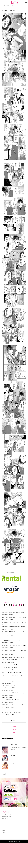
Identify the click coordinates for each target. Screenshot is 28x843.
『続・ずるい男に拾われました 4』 (9, 699)
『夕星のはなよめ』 (6, 687)
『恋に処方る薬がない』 (7, 707)
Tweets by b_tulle (5, 737)
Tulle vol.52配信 (9, 695)
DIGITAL (14, 726)
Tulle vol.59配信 (9, 642)
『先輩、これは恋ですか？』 (18, 657)
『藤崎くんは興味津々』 (17, 612)
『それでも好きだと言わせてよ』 (19, 631)
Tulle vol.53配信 (9, 690)
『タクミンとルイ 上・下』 (18, 704)
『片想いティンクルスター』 (18, 617)
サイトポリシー (4, 832)
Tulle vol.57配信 (9, 654)
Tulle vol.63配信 (9, 614)
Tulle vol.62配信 (9, 619)
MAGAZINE (14, 729)
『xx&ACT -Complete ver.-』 (18, 664)
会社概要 (3, 830)
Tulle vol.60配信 (9, 636)
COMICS (14, 724)
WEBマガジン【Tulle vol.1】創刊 (14, 712)
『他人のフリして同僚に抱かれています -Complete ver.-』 (13, 675)
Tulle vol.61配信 (9, 629)
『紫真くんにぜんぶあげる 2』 (18, 650)
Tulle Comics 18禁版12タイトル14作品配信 (15, 626)
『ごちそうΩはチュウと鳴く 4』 (8, 667)
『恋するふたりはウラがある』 (8, 659)
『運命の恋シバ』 (16, 672)
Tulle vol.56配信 (10, 662)
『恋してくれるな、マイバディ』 (19, 622)
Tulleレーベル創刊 (10, 714)
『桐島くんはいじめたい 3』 (18, 645)
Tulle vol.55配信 (10, 670)
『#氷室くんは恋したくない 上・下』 (10, 640)
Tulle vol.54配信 (10, 681)
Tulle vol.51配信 (9, 702)
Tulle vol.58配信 (9, 647)
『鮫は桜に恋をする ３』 (17, 693)
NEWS (14, 732)
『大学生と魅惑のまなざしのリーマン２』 (11, 685)
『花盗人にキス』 (15, 687)
